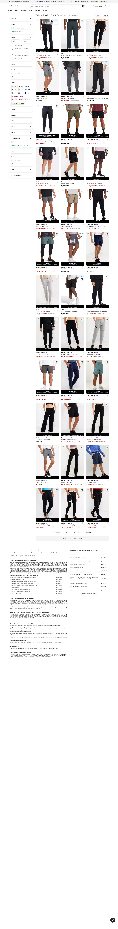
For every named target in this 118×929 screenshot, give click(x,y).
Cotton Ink (12, 655)
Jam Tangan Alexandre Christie (28, 555)
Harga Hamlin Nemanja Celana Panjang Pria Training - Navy (23, 585)
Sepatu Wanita (21, 648)
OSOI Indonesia (62, 654)
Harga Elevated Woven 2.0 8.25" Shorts (78, 586)
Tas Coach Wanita (40, 552)
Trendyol (51, 655)
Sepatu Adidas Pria (24, 550)
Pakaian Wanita (13, 648)
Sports (23, 10)
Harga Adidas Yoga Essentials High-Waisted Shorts (21, 583)
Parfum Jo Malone (15, 555)
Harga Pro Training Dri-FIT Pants (77, 557)
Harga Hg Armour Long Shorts (76, 567)
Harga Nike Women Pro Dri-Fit (17, 579)
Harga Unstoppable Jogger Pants (77, 564)
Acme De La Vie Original (51, 552)
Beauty (45, 10)
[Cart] (109, 6)
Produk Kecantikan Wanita (45, 648)
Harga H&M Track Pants (15, 593)
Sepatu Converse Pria (54, 550)
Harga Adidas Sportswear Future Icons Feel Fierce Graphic (23, 581)
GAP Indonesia (47, 654)
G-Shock (42, 656)
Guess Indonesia (14, 654)
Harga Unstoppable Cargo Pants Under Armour (20, 589)
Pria (16, 10)
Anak (30, 10)
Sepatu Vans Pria (44, 550)
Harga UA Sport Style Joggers (76, 570)
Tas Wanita (35, 648)
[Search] (83, 6)
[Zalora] (15, 6)
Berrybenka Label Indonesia (60, 655)
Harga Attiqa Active (14, 587)
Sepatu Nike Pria (34, 550)
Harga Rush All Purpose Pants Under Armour (20, 591)
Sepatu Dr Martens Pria (16, 552)
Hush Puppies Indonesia (21, 655)
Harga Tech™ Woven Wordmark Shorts (78, 583)
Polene (12, 656)
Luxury (37, 10)
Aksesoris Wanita (29, 648)
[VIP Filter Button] (98, 15)
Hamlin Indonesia (35, 654)
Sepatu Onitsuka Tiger (28, 552)
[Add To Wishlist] (58, 54)
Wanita (10, 10)
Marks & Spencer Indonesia (41, 655)
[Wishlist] (106, 6)
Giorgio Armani (48, 656)
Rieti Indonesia (24, 656)
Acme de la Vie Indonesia (24, 654)
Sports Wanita (55, 648)
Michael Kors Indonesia (34, 656)
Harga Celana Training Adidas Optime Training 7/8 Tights (23, 577)
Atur (105, 15)
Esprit (41, 654)
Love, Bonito (31, 655)
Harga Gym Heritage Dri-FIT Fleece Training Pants (81, 561)
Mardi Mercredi (55, 654)
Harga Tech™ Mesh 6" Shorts (76, 590)
